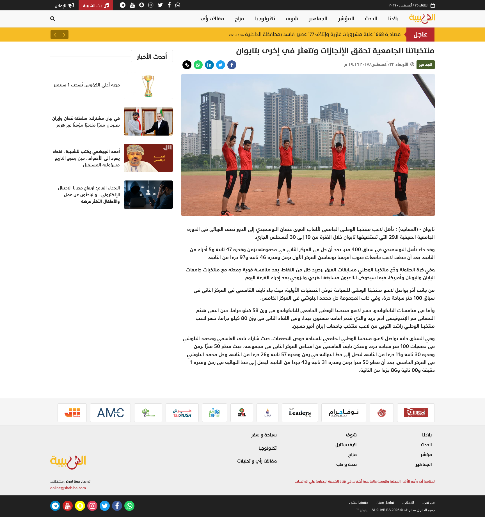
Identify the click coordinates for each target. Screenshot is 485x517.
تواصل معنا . (385, 502)
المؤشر (346, 18)
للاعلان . (408, 502)
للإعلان (61, 5)
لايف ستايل (346, 445)
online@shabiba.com (68, 488)
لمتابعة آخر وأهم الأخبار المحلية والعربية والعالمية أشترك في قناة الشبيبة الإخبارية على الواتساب (365, 481)
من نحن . (428, 502)
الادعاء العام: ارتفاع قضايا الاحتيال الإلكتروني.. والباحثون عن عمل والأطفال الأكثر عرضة (89, 194)
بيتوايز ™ (362, 510)
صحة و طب (346, 464)
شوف (292, 18)
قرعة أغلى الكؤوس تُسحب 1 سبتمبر (354, 34)
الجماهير (318, 18)
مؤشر (426, 454)
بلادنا (393, 18)
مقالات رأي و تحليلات (257, 461)
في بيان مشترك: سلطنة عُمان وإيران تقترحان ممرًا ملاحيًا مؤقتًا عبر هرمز (86, 121)
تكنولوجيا (265, 18)
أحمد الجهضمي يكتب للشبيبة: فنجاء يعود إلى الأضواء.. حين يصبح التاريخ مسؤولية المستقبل (86, 158)
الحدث (371, 18)
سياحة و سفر (264, 435)
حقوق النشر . (358, 502)
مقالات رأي (212, 18)
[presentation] (64, 34)
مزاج (239, 18)
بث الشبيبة (93, 5)
